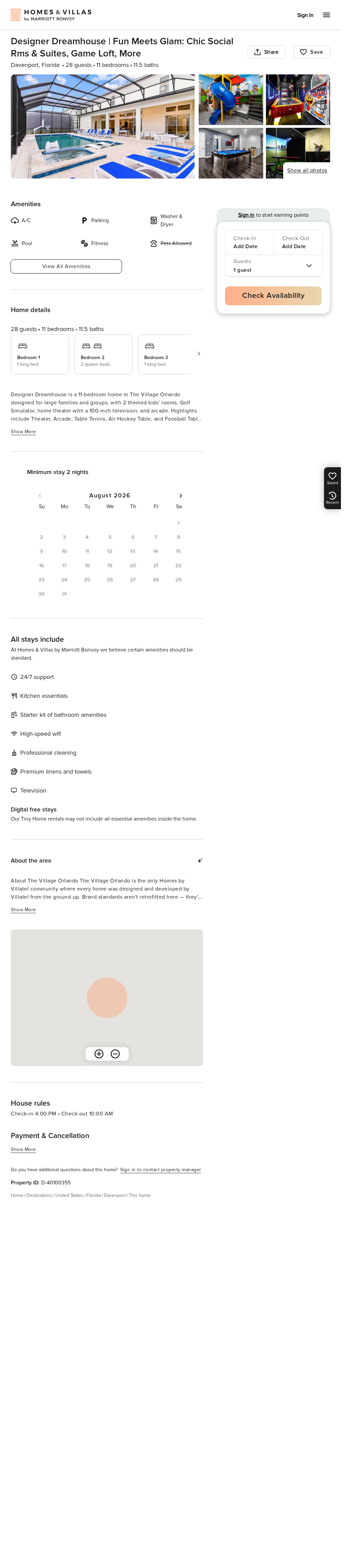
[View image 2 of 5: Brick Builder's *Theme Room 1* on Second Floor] (231, 99)
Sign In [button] (305, 15)
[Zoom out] (115, 1053)
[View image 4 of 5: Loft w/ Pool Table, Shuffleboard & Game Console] (231, 153)
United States (69, 1195)
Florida (93, 1195)
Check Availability (273, 295)
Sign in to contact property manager (160, 1170)
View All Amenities (66, 266)
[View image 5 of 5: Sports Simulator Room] (298, 153)
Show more (23, 431)
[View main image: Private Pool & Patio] (103, 126)
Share (271, 52)
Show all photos (307, 170)
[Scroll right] (199, 354)
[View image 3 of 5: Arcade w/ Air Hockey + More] (298, 99)
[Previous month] (40, 495)
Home (17, 1195)
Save (316, 52)
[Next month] (181, 495)
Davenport (115, 1195)
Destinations (39, 1195)
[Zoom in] (99, 1053)
